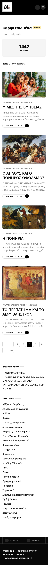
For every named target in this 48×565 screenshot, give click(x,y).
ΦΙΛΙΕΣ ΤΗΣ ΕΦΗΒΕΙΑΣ (22, 107)
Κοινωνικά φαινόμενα (14, 458)
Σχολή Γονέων (9, 499)
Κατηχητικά (8, 449)
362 (11, 350)
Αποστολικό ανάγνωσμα (15, 408)
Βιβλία (6, 413)
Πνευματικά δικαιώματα (13, 554)
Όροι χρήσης (8, 551)
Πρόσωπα (7, 485)
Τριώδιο (6, 503)
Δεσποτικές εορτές (12, 426)
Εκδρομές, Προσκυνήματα (16, 431)
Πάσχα (5, 472)
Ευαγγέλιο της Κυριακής (13, 305)
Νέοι (5, 467)
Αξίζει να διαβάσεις (11, 102)
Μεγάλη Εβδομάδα (12, 463)
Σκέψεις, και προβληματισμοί (18, 494)
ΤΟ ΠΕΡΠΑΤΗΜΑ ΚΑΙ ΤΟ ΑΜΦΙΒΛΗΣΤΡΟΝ (23, 312)
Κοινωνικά (8, 454)
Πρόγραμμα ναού (11, 481)
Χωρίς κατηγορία (11, 517)
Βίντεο (6, 417)
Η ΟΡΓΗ (6, 388)
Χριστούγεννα (9, 512)
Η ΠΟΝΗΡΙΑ (13, 238)
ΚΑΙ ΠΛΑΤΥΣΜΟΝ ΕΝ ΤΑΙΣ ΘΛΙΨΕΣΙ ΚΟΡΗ (23, 384)
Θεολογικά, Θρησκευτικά (15, 440)
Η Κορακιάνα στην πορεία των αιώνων (23, 376)
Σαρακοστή (8, 490)
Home (5, 64)
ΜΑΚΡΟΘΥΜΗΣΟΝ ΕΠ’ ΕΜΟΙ (17, 380)
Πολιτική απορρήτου (27, 551)
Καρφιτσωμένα (10, 445)
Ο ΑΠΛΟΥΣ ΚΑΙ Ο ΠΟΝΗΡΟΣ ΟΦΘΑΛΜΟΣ (23, 175)
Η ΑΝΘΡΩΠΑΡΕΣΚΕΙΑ (13, 372)
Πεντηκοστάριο (10, 476)
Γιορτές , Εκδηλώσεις (13, 422)
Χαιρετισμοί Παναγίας (14, 508)
